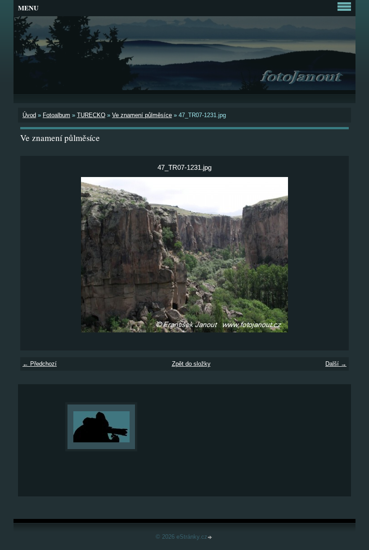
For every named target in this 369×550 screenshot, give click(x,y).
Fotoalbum (56, 115)
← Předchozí (39, 363)
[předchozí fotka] (35, 254)
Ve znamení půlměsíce (142, 115)
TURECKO (91, 115)
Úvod (29, 115)
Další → (335, 363)
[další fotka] (334, 254)
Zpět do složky (191, 363)
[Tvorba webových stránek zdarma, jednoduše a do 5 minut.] (210, 538)
